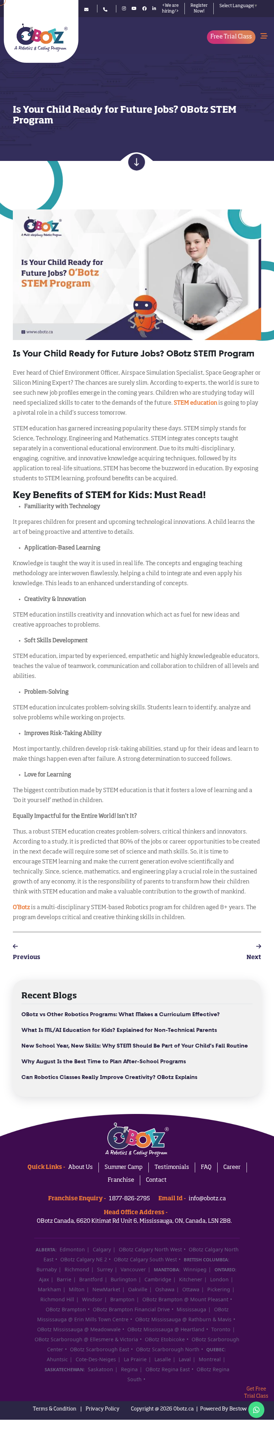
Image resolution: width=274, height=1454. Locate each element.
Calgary (102, 1249)
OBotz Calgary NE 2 (83, 1259)
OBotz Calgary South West (145, 1259)
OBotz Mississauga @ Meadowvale (79, 1329)
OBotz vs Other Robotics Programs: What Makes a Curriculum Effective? (120, 1015)
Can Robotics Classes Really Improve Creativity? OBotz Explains (109, 1077)
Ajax (44, 1279)
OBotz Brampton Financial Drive (131, 1309)
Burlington (124, 1279)
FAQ (206, 1167)
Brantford (91, 1279)
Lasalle (162, 1359)
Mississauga (191, 1309)
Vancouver (133, 1269)
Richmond (77, 1269)
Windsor (92, 1299)
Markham (49, 1289)
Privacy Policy (103, 1409)
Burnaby (46, 1269)
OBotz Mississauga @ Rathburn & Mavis (183, 1319)
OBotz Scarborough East (99, 1349)
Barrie (64, 1279)
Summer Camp (124, 1167)
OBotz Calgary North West (150, 1249)
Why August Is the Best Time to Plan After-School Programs (103, 1062)
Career (232, 1167)
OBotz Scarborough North (167, 1349)
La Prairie (135, 1359)
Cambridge (157, 1279)
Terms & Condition (54, 1409)
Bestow (238, 1409)
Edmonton (72, 1249)
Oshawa (164, 1289)
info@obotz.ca (207, 1199)
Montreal (210, 1359)
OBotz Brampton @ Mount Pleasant (185, 1299)
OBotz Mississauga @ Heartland (165, 1329)
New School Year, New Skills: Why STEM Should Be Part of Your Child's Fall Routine (134, 1046)
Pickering (218, 1289)
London (219, 1279)
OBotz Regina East (168, 1369)
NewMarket (106, 1289)
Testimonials (171, 1167)
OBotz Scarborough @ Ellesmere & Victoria (86, 1339)
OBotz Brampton (66, 1309)
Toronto (220, 1329)
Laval (185, 1359)
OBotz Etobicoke (165, 1339)
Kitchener (190, 1279)
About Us (80, 1167)
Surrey (105, 1269)
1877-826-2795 (129, 1199)
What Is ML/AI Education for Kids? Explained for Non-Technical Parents (119, 1030)
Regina (129, 1369)
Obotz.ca (183, 1409)
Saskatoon (100, 1369)
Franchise (121, 1180)
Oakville (137, 1289)
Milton (77, 1289)
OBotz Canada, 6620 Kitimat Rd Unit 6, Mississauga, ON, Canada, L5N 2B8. (134, 1221)
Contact (156, 1180)
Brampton (122, 1299)
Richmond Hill (57, 1299)
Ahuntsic (57, 1359)
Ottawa (190, 1289)
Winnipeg (195, 1269)
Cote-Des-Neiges (96, 1359)
